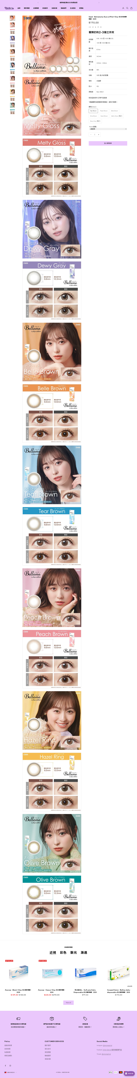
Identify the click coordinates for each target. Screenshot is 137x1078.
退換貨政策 (8, 1045)
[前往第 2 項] (12, 25)
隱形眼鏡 (26, 8)
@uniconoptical (107, 1045)
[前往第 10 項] (12, 78)
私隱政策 (7, 1052)
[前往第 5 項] (12, 45)
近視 (53, 952)
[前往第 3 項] (12, 31)
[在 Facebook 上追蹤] (5, 1066)
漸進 (84, 952)
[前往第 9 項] (12, 71)
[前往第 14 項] (12, 105)
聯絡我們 (63, 8)
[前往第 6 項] (12, 51)
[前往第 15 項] (12, 111)
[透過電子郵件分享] (100, 27)
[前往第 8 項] (12, 65)
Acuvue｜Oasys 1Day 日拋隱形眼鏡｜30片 (52, 991)
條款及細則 (8, 1056)
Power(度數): (93, 127)
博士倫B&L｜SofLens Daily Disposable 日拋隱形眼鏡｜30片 (85, 991)
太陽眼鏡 (36, 8)
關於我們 (48, 1045)
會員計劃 (54, 8)
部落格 (81, 8)
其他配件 (45, 8)
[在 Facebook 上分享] (93, 27)
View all (68, 1002)
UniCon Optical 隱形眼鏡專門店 (112, 1050)
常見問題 (48, 1052)
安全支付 (48, 1049)
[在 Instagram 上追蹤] (10, 1066)
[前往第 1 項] (12, 18)
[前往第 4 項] (12, 38)
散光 (73, 952)
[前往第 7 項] (12, 58)
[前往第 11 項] (12, 85)
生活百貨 (73, 8)
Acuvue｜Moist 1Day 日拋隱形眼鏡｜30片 (18, 991)
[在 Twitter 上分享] (95, 27)
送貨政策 (7, 1049)
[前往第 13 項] (12, 98)
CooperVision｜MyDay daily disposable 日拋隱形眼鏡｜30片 (118, 991)
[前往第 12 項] (12, 91)
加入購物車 (108, 143)
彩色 (63, 952)
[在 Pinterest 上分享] (98, 27)
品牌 (19, 8)
